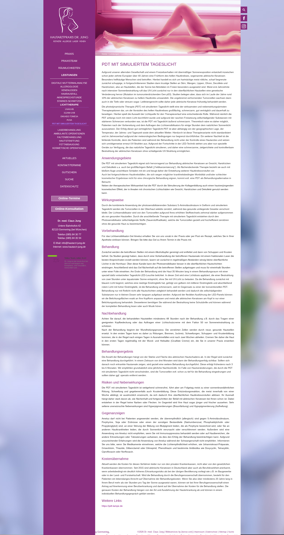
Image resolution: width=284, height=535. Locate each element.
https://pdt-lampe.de (112, 506)
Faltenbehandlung (69, 137)
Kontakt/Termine (69, 165)
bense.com (187, 532)
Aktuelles (69, 158)
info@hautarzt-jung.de (73, 243)
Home (104, 54)
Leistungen (69, 75)
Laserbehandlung (69, 130)
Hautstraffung (69, 141)
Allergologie (69, 86)
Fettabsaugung (69, 144)
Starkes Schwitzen (69, 101)
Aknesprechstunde (69, 97)
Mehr (82, 268)
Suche (69, 179)
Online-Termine (69, 198)
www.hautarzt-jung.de (74, 246)
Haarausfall (69, 94)
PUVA (69, 120)
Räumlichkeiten (69, 68)
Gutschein (69, 172)
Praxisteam (69, 60)
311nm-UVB (69, 113)
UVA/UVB (69, 109)
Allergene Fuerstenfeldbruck (58, 531)
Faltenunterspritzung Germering (92, 531)
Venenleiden (69, 90)
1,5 (56, 260)
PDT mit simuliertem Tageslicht (69, 124)
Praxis (69, 53)
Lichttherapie (69, 104)
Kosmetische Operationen (69, 148)
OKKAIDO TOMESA (69, 116)
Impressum (199, 532)
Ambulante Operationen (69, 133)
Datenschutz (69, 186)
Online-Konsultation (69, 208)
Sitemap (222, 532)
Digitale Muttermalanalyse (69, 83)
